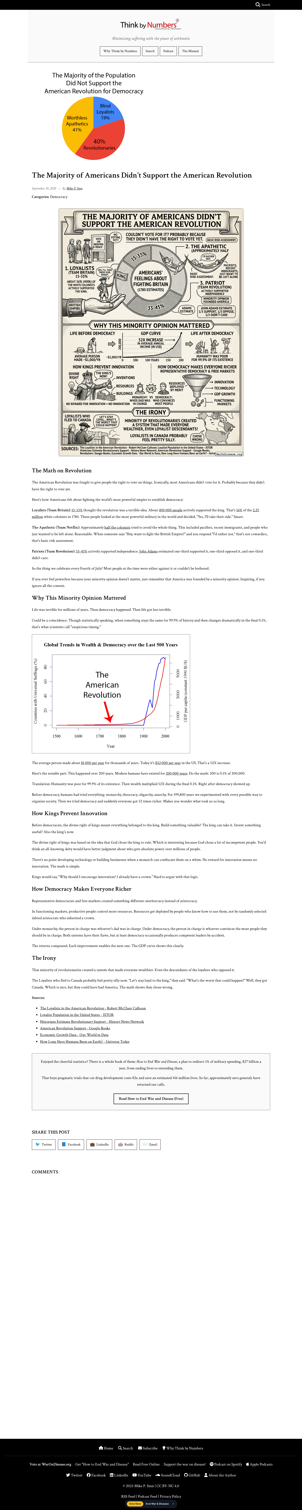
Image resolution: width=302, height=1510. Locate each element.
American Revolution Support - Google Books (75, 1028)
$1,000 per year (92, 763)
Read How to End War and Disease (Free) (151, 1098)
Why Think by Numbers (120, 51)
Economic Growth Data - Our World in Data (74, 1034)
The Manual (190, 51)
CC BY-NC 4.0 (168, 1486)
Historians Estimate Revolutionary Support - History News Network (92, 1021)
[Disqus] (151, 1243)
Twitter (76, 1475)
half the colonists (117, 527)
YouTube (144, 1475)
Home (108, 1448)
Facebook (98, 1475)
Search (150, 51)
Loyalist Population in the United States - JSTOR (77, 1014)
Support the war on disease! (185, 1464)
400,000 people (170, 510)
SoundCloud (170, 1475)
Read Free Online (146, 1464)
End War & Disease (157, 1503)
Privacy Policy (170, 1496)
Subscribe (150, 1448)
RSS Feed (128, 1496)
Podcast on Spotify (228, 1464)
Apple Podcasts (261, 1464)
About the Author (222, 1475)
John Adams (148, 551)
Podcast (168, 51)
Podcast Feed (147, 1496)
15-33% (77, 510)
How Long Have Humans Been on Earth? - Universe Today (84, 1041)
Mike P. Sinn (74, 188)
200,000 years (176, 773)
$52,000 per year (168, 763)
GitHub (194, 1475)
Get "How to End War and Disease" (102, 1464)
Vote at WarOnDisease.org (50, 1464)
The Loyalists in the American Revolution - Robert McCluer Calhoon (93, 1008)
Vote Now (135, 1503)
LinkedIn (120, 1475)
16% (239, 510)
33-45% (81, 551)
